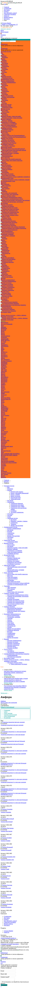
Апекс (2, 430)
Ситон (2, 467)
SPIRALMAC (4, 408)
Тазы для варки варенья (8, 125)
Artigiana (3, 327)
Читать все (4, 693)
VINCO (3, 421)
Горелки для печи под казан (9, 207)
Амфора (3, 190)
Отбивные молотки (6, 260)
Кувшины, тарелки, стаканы (19, 521)
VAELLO (3, 420)
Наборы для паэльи (7, 138)
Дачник (3, 445)
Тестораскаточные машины (9, 302)
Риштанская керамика (7, 461)
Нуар (2, 452)
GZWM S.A (4, 352)
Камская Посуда (6, 451)
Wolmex (3, 423)
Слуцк (2, 468)
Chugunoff (4, 337)
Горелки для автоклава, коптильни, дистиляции (15, 200)
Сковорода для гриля (17, 505)
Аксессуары (4, 110)
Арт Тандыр (4, 431)
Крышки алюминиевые (8, 280)
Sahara (3, 412)
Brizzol (3, 333)
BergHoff (3, 330)
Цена (5, 712)
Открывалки (4, 249)
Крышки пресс (5, 291)
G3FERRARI (4, 346)
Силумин (3, 465)
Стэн (2, 470)
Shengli (3, 414)
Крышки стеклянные (7, 285)
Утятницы (4, 67)
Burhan (3, 334)
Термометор (4, 269)
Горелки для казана (7, 204)
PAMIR (3, 393)
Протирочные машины (8, 309)
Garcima (3, 353)
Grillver (3, 358)
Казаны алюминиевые (7, 81)
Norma (3, 386)
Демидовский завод (7, 446)
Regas (3, 402)
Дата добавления (9, 716)
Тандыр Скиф (5, 869)
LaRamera (4, 367)
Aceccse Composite (6, 324)
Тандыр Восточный (6, 821)
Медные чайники (6, 119)
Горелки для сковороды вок (9, 210)
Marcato (3, 375)
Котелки (3, 87)
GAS (2, 347)
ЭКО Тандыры (5, 184)
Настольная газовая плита (9, 213)
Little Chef (4, 369)
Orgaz (2, 390)
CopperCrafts (5, 339)
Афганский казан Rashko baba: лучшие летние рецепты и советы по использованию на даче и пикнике (16, 680)
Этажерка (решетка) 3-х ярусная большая (13, 772)
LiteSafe (3, 368)
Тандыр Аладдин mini (7, 859)
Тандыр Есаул (5, 878)
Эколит (3, 476)
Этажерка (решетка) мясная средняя (12, 725)
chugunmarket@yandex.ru (8, 938)
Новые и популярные (7, 707)
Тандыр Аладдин (6, 812)
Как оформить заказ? (10, 13)
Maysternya (4, 378)
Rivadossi (4, 406)
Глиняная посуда (6, 76)
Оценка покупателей (10, 715)
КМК (2, 449)
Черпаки (3, 237)
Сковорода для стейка (17, 506)
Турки (2, 73)
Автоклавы (4, 171)
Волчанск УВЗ (5, 440)
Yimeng (3, 424)
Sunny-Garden (5, 415)
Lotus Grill (4, 371)
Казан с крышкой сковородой (19, 493)
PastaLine (4, 395)
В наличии (7, 717)
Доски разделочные (7, 231)
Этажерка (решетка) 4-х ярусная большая (13, 802)
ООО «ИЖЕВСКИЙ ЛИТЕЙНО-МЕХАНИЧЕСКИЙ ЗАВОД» (10, 454)
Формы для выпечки (7, 95)
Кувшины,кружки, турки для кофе (11, 116)
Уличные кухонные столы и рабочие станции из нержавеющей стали (18, 583)
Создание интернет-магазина (10, 944)
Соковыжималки (6, 306)
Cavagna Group (5, 336)
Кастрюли (4, 62)
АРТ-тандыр (4, 187)
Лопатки (3, 243)
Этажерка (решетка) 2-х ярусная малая (13, 734)
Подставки (4, 246)
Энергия (3, 477)
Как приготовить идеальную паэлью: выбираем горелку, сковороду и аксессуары (15, 672)
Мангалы (3, 162)
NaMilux (3, 384)
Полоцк (3, 456)
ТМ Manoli (4, 471)
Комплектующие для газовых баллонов (13, 227)
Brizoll (2, 331)
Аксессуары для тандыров (9, 193)
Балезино (4, 433)
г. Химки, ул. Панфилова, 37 (9, 24)
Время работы (8, 17)
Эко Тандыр (4, 474)
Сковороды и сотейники (8, 122)
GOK (2, 350)
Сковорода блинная (17, 503)
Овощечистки (5, 252)
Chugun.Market (8, 931)
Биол (2, 436)
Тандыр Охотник (6, 888)
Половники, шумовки (7, 234)
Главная (6, 7)
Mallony (3, 374)
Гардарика (4, 442)
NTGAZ (3, 383)
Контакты (7, 19)
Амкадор (3, 427)
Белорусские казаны (17, 491)
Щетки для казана (6, 275)
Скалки (3, 255)
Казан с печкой (15, 494)
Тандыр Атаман (5, 840)
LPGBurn (3, 365)
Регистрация (4, 32)
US (5, 4)
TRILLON (3, 418)
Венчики (3, 263)
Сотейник (13, 511)
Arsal (2, 325)
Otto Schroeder (5, 392)
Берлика (3, 434)
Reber (2, 400)
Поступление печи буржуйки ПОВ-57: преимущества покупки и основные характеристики (15, 687)
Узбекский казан (15, 499)
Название (7, 710)
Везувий (3, 437)
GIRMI (2, 349)
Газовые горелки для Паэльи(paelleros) (13, 135)
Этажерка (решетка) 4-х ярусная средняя (13, 782)
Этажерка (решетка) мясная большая (12, 744)
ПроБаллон (4, 459)
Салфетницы (5, 266)
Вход (2, 30)
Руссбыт (3, 464)
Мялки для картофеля (7, 258)
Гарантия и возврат (10, 14)
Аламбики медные (6, 128)
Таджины (13, 524)
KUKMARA (4, 364)
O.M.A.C (3, 389)
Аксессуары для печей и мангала (11, 159)
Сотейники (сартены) (7, 144)
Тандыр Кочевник (6, 907)
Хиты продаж (8, 713)
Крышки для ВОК (6, 294)
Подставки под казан (7, 174)
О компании (7, 8)
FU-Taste (3, 341)
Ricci (2, 403)
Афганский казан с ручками (9, 151)
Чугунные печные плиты (14, 662)
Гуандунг (3, 443)
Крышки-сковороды (7, 288)
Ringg (2, 405)
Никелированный (6, 154)
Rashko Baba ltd (5, 399)
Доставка (7, 10)
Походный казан (16, 497)
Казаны (3, 59)
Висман (3, 439)
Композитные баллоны (8, 224)
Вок (2, 53)
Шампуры (4, 272)
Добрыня (3, 448)
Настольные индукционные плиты (11, 197)
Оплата (6, 11)
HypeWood (4, 362)
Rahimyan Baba (5, 397)
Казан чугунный (15, 496)
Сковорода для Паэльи (8, 141)
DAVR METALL (5, 340)
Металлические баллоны (8, 221)
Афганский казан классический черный (13, 148)
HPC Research (5, 359)
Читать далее (8, 675)
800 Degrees (4, 322)
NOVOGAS (4, 380)
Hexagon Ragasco (6, 361)
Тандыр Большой (6, 850)
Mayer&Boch (4, 377)
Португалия (4, 458)
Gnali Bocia (4, 356)
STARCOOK (4, 409)
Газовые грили (5, 216)
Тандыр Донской (6, 897)
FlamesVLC (4, 344)
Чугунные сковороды (17, 512)
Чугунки (3, 70)
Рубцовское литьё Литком (9, 462)
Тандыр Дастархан (6, 831)
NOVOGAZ (4, 381)
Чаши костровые (6, 168)
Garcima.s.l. (4, 355)
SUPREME (4, 411)
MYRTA (3, 372)
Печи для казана (6, 165)
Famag (3, 343)
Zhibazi (3, 425)
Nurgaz (3, 387)
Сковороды (4, 64)
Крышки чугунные (6, 283)
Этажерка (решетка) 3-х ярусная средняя (13, 753)
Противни (4, 98)
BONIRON (4, 328)
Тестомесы (4, 299)
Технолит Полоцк (6, 473)
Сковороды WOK (6, 106)
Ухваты (3, 240)
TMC (2, 417)
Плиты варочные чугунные (19, 664)
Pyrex (2, 396)
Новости (6, 16)
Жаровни (3, 56)
